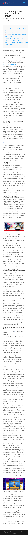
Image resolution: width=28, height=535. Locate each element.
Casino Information (9, 32)
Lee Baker (6, 18)
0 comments (7, 20)
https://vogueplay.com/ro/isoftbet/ (11, 64)
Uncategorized (21, 18)
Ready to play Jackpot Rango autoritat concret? (16, 42)
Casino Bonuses (9, 44)
